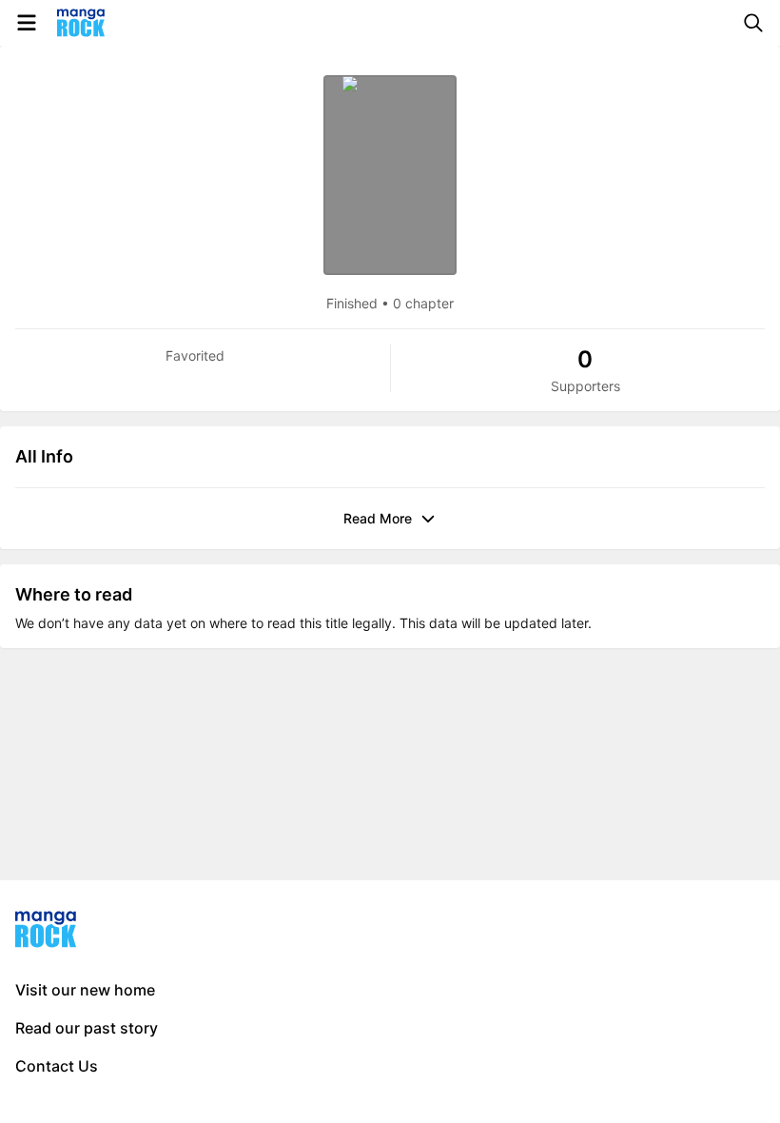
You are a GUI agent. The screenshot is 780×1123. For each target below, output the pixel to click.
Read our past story (86, 1027)
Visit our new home (85, 989)
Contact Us (56, 1065)
